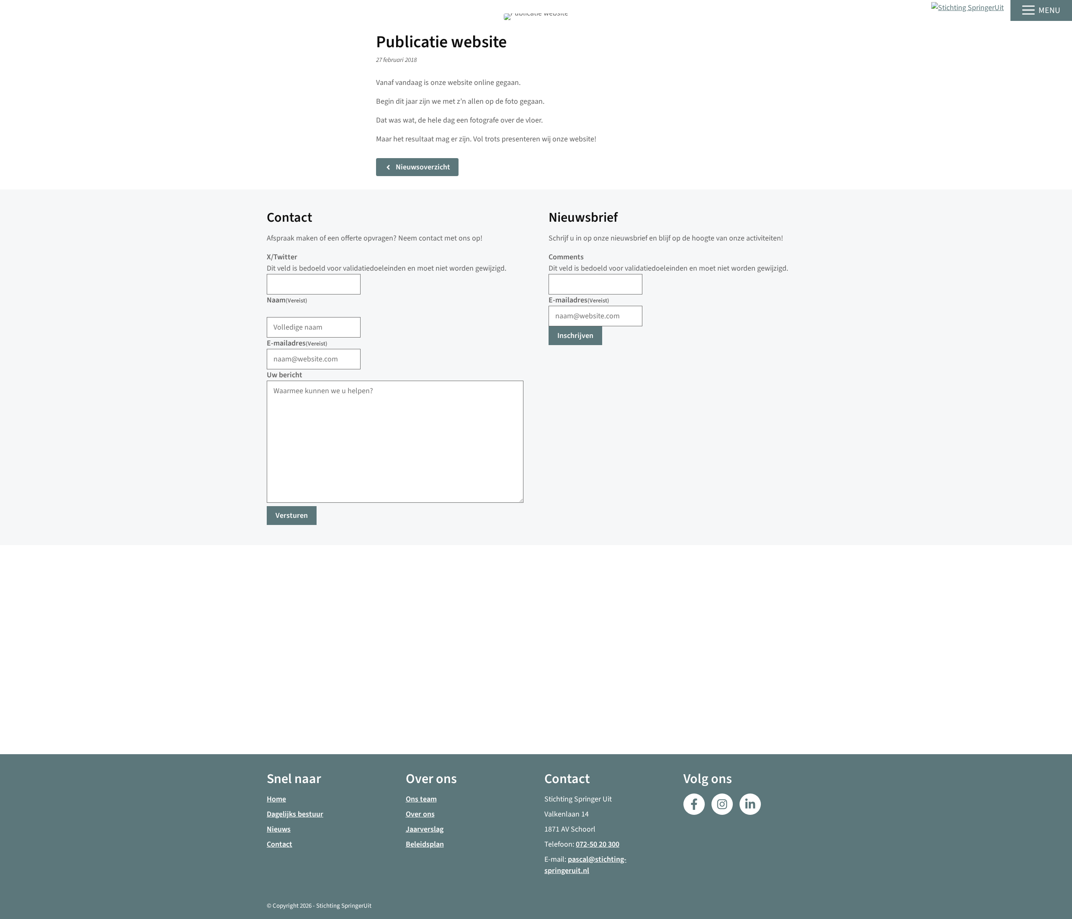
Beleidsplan (425, 844)
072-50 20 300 (597, 844)
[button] (1041, 10)
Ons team (421, 799)
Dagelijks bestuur (295, 814)
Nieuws (279, 829)
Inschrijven (575, 335)
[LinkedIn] (722, 804)
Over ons (420, 814)
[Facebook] (694, 804)
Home (276, 799)
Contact (279, 844)
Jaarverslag (424, 829)
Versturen (292, 515)
